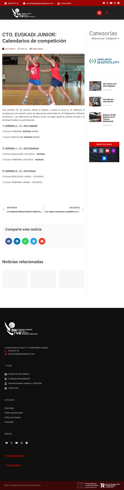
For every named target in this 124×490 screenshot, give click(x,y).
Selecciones (38, 49)
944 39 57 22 (13, 3)
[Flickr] (104, 158)
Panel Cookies (14, 465)
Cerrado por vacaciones (108, 100)
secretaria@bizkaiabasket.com (39, 3)
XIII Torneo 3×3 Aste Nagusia (110, 85)
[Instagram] (113, 150)
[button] (8, 241)
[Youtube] (107, 150)
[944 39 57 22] (6, 3)
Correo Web (66, 3)
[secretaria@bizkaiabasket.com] (24, 3)
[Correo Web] (59, 3)
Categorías (103, 33)
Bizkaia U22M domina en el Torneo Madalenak (109, 118)
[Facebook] (95, 150)
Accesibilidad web (15, 456)
